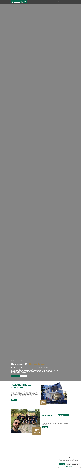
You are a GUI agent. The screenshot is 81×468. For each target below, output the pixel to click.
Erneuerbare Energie (31, 1)
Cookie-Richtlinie (66, 466)
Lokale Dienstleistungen (51, 1)
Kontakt (65, 1)
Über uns (60, 1)
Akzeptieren (62, 464)
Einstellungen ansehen (75, 464)
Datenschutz (70, 466)
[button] (79, 457)
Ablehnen (68, 464)
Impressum (73, 466)
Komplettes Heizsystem (40, 1)
